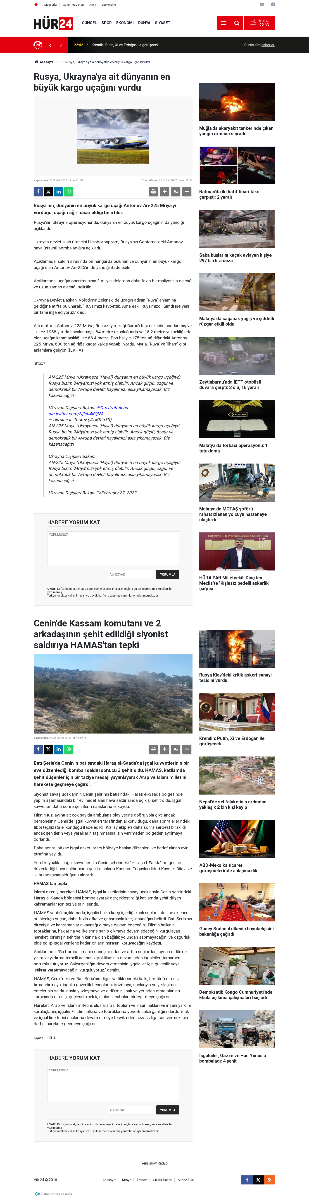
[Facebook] (38, 191)
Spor (107, 22)
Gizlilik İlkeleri (162, 1180)
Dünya (144, 22)
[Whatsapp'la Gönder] (68, 191)
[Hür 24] (53, 22)
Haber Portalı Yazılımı (56, 1194)
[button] (164, 191)
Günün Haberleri (73, 4)
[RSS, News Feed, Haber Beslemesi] (269, 1179)
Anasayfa (46, 62)
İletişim (142, 1180)
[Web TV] (261, 4)
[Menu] (223, 23)
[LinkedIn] (58, 191)
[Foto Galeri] (272, 4)
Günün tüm (259, 45)
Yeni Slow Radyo (154, 1163)
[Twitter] (48, 191)
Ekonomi (125, 22)
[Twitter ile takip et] (258, 1179)
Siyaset (162, 22)
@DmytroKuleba (112, 407)
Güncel (89, 22)
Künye (126, 1180)
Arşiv (92, 4)
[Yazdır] (153, 191)
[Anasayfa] (36, 4)
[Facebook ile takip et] (247, 1179)
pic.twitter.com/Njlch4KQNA (75, 413)
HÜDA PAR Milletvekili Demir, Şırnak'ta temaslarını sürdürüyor (140, 45)
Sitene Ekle (109, 4)
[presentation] (50, 45)
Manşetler (50, 4)
